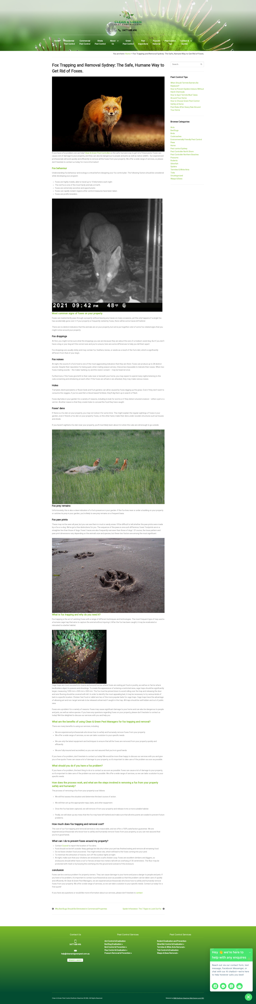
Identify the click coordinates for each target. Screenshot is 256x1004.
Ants (173, 127)
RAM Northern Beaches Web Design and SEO (188, 998)
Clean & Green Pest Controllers (98, 153)
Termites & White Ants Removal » (171, 947)
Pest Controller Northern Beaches (185, 154)
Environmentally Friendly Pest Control (186, 139)
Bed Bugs (175, 130)
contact (139, 893)
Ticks (173, 173)
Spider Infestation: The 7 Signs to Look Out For (142, 909)
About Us (112, 42)
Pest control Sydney (179, 148)
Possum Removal (156, 42)
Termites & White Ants (180, 170)
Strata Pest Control (100, 42)
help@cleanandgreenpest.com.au (75, 954)
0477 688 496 (129, 30)
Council (65, 846)
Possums (174, 158)
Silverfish (174, 164)
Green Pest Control (128, 42)
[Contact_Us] (215, 986)
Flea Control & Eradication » (116, 950)
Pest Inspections (143, 42)
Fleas (173, 142)
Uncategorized (177, 176)
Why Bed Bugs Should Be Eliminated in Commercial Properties (81, 909)
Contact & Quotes (184, 42)
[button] (250, 952)
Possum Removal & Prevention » (118, 953)
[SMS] (231, 986)
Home (56, 41)
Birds (173, 133)
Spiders (174, 166)
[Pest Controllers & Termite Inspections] (128, 18)
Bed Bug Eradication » (114, 944)
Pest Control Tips (170, 42)
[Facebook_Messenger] (223, 986)
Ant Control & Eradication (115, 941)
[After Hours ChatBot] (239, 986)
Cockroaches (176, 136)
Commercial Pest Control (84, 42)
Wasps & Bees (176, 179)
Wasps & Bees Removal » (167, 953)
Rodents (174, 160)
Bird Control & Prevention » (116, 947)
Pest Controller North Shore (182, 151)
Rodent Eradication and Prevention (171, 941)
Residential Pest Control (69, 42)
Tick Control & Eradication (168, 950)
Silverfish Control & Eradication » (170, 944)
